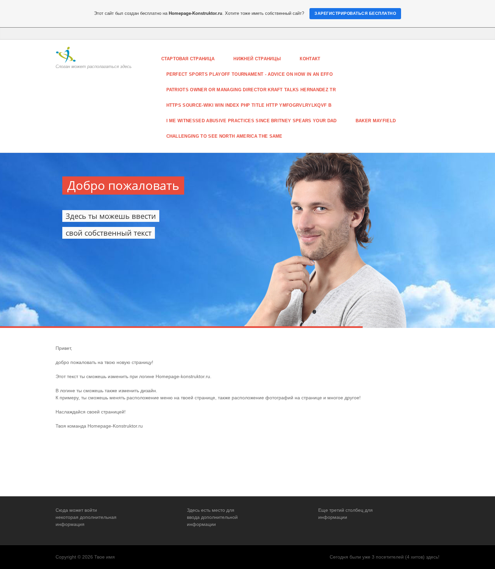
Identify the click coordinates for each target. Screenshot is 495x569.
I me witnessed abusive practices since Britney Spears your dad (251, 120)
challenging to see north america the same (224, 136)
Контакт (310, 58)
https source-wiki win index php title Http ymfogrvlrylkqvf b (249, 105)
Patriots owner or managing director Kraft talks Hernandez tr (251, 89)
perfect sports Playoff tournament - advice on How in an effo (249, 74)
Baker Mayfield (376, 120)
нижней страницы (257, 58)
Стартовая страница (188, 58)
